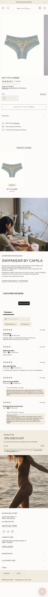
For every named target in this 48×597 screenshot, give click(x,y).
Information (7, 554)
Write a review (24, 303)
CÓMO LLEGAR (7, 546)
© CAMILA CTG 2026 (7, 579)
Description (5, 116)
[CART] (44, 8)
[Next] (45, 2)
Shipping (5, 88)
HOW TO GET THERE (9, 526)
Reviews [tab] (8, 312)
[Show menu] (3, 8)
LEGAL (4, 567)
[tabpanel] (24, 371)
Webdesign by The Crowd (23, 579)
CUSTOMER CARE (8, 560)
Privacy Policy (38, 450)
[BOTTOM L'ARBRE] (12, 169)
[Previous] (3, 2)
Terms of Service (10, 451)
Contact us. (16, 123)
